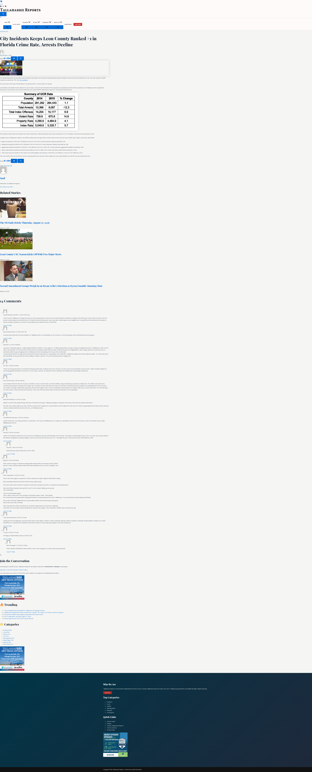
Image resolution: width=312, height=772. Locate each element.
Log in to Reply (7, 325)
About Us (56, 22)
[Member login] (1, 17)
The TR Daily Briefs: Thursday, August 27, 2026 (24, 222)
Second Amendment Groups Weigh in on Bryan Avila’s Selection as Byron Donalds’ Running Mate (51, 285)
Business (25, 22)
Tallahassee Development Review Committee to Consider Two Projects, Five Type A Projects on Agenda (33, 612)
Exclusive (2, 31)
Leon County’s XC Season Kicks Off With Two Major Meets (30, 254)
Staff (3, 55)
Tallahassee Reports (118, 769)
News (6, 22)
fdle (11, 166)
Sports (35, 22)
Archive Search (111, 721)
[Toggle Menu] (7, 27)
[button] (9, 22)
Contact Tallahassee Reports (115, 725)
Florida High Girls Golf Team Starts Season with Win (18, 618)
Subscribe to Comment (6, 570)
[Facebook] (0, 6)
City (6, 636)
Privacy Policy (111, 730)
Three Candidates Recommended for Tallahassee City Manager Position (24, 610)
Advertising (68, 24)
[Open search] (3, 14)
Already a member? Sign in (20, 570)
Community (45, 22)
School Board (8, 644)
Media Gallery (8, 640)
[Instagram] (5, 6)
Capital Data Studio (136, 769)
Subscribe (78, 24)
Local (6, 31)
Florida (6, 634)
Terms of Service (112, 728)
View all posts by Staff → (7, 187)
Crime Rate (6, 166)
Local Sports (110, 712)
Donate (109, 723)
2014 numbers (24, 80)
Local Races (16, 24)
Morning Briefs (8, 638)
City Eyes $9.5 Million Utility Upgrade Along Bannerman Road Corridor (23, 614)
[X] (3, 6)
